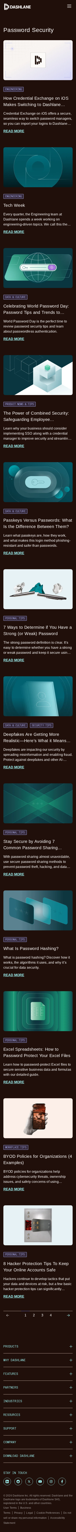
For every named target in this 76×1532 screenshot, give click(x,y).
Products (10, 1346)
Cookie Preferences (48, 1512)
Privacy (18, 1512)
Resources (11, 1415)
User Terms (10, 1507)
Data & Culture (15, 297)
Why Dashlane (14, 1360)
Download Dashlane (19, 1456)
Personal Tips (15, 618)
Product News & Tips (19, 404)
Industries (12, 1401)
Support (9, 1428)
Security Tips (42, 725)
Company (9, 1442)
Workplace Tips (15, 1147)
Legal (29, 1512)
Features (10, 1373)
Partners (10, 1387)
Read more (13, 131)
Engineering (13, 89)
